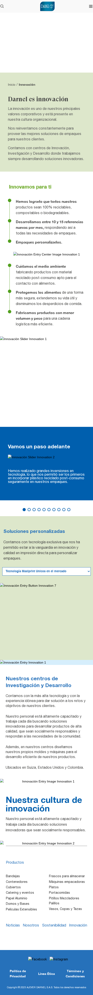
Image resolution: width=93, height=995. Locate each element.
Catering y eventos (20, 892)
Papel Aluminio (16, 898)
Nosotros (31, 925)
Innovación (78, 925)
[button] (24, 509)
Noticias (13, 925)
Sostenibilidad (54, 925)
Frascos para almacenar (67, 876)
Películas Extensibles (21, 909)
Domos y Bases (17, 903)
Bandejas (13, 876)
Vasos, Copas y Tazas (65, 909)
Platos (54, 887)
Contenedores (17, 882)
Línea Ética (46, 974)
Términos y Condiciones (75, 973)
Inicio (11, 84)
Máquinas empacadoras (67, 882)
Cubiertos (13, 887)
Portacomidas (59, 892)
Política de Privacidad (18, 973)
